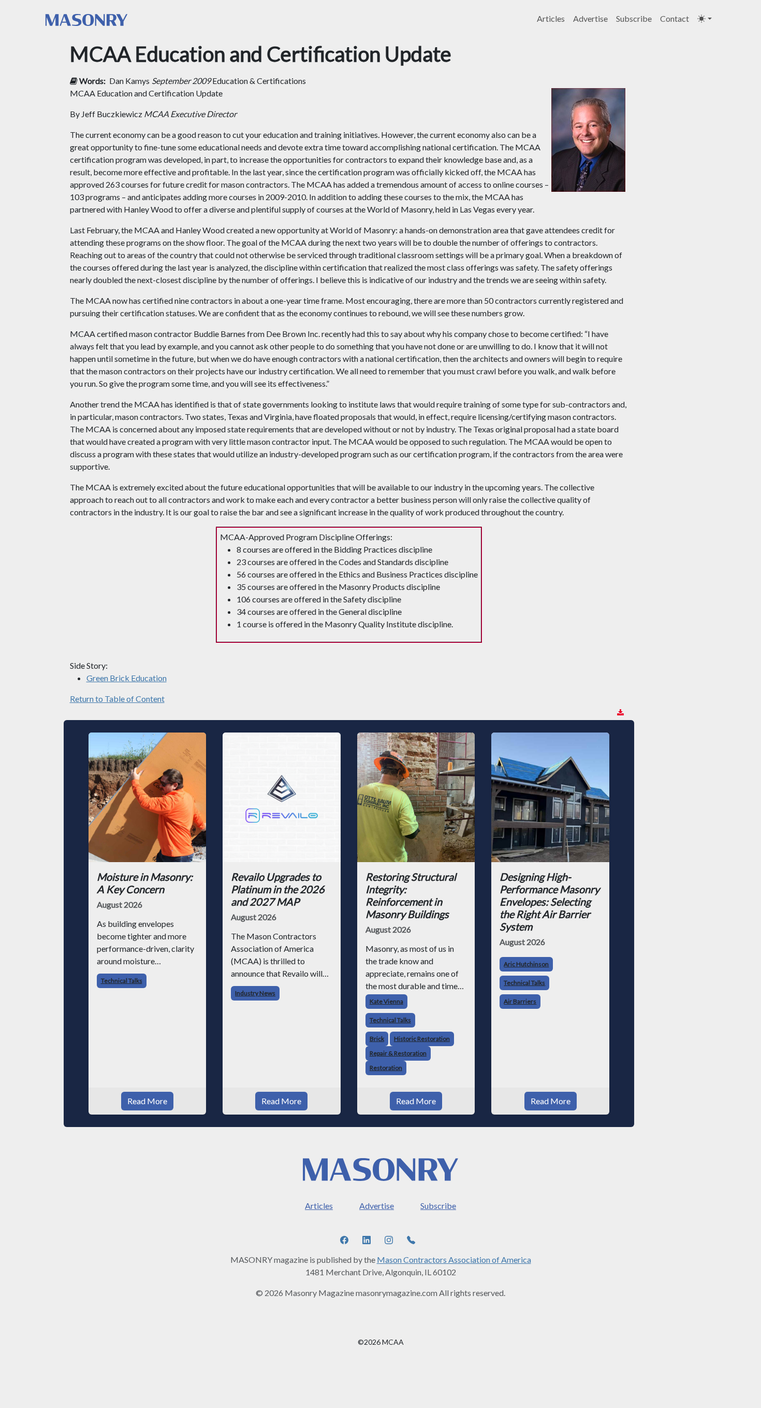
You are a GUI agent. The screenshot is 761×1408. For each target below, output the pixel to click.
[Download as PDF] (620, 712)
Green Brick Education (126, 678)
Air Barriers (520, 1001)
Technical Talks (121, 980)
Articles (551, 18)
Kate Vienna (386, 1001)
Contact (674, 18)
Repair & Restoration (398, 1053)
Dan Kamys (129, 81)
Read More (147, 1101)
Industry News (255, 993)
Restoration (386, 1068)
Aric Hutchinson (526, 964)
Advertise (590, 18)
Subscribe (634, 18)
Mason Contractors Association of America (454, 1259)
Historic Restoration (422, 1039)
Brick (377, 1039)
